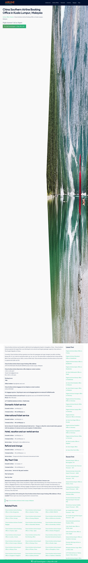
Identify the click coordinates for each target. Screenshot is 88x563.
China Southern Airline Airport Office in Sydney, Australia (33, 554)
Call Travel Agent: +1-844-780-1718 (15, 26)
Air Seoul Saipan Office (71, 446)
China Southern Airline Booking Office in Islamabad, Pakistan (33, 523)
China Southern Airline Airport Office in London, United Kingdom (13, 536)
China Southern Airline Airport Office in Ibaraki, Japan (53, 542)
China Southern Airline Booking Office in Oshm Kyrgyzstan (13, 511)
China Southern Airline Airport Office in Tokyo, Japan (33, 529)
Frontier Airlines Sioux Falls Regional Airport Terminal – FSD (73, 499)
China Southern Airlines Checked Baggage (13, 523)
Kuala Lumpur (25, 500)
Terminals (63, 2)
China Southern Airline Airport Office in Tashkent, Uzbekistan (53, 554)
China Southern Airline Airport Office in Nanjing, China (33, 542)
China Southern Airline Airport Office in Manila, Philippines (53, 529)
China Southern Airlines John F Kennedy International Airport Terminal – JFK (53, 536)
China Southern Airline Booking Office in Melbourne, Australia (53, 517)
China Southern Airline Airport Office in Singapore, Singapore (13, 554)
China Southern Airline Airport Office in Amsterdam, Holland (53, 523)
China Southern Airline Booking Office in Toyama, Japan (13, 529)
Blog (79, 2)
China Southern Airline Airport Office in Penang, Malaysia (33, 517)
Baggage (74, 2)
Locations (69, 2)
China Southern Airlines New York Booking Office (32, 536)
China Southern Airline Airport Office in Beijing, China (13, 548)
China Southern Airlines (15, 500)
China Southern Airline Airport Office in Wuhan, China (33, 548)
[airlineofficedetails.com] (10, 2)
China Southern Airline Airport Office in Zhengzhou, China (53, 548)
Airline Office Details (8, 17)
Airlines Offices (55, 2)
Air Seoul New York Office (72, 450)
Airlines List (47, 2)
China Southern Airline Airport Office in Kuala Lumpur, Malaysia (13, 542)
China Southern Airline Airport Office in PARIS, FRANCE (53, 511)
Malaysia (31, 500)
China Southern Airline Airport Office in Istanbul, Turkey (33, 511)
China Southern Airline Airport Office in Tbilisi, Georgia (13, 517)
